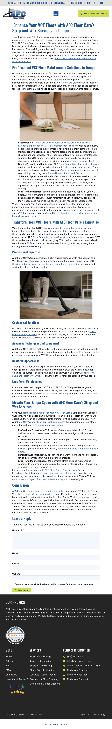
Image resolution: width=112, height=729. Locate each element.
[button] (56, 13)
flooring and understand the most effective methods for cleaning (45, 264)
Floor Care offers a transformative (50, 237)
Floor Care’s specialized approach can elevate (41, 422)
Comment (18, 530)
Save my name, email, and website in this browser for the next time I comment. (54, 584)
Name (16, 553)
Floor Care (66, 82)
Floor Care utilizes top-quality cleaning (79, 164)
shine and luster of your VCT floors (64, 173)
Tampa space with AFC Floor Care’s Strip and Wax (51, 470)
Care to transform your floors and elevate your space (39, 479)
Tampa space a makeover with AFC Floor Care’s (47, 412)
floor (56, 79)
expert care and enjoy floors (57, 473)
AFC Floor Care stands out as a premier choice (36, 491)
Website (16, 574)
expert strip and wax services (38, 494)
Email (15, 563)
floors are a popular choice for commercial (65, 228)
